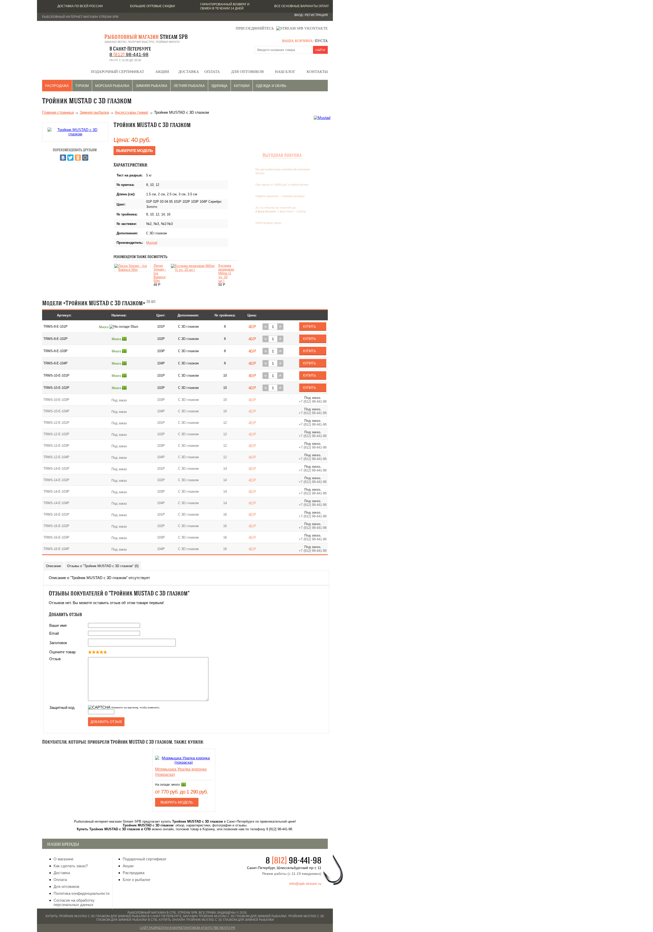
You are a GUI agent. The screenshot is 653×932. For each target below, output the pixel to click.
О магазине (63, 859)
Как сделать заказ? (71, 866)
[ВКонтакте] (63, 158)
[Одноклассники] (78, 158)
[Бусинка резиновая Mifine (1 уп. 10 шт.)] (194, 270)
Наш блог (285, 72)
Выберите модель (134, 150)
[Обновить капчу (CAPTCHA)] (99, 707)
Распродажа (57, 86)
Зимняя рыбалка (151, 86)
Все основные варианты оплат (301, 6)
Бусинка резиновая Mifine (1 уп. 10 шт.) (226, 273)
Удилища (219, 86)
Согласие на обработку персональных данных (74, 902)
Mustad (151, 243)
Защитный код (61, 707)
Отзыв (55, 659)
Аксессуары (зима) (131, 112)
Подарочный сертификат (117, 72)
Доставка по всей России (80, 6)
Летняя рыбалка (189, 86)
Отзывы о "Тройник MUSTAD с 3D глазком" (103, 566)
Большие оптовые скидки (152, 6)
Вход (298, 15)
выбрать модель (176, 802)
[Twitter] (70, 158)
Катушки (241, 86)
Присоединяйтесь (255, 28)
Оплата (212, 72)
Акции (162, 72)
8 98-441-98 (128, 54)
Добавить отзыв (106, 722)
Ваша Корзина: (298, 41)
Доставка (188, 72)
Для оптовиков (247, 72)
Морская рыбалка (112, 86)
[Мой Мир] (85, 158)
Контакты (317, 72)
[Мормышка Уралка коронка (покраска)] (183, 762)
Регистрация (316, 15)
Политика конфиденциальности (81, 893)
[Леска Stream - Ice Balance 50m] (133, 270)
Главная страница (58, 112)
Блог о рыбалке (136, 879)
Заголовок (58, 643)
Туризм (82, 86)
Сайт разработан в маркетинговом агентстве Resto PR (187, 928)
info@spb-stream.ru (305, 884)
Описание (53, 566)
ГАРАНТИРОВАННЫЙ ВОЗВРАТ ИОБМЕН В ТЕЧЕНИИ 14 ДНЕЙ (224, 6)
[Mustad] (322, 118)
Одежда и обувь (271, 86)
